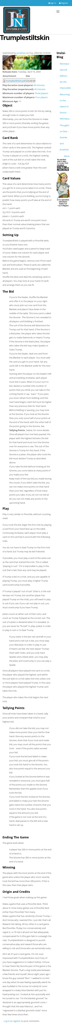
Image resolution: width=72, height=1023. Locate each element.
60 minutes (39, 85)
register (16, 1020)
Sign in (53, 3)
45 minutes (39, 89)
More (66, 156)
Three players (41, 93)
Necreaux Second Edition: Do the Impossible (65, 75)
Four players (41, 97)
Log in (7, 1020)
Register (64, 3)
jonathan (21, 52)
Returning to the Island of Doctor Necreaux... (65, 106)
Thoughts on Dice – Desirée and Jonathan (64, 137)
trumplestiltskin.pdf (15, 80)
